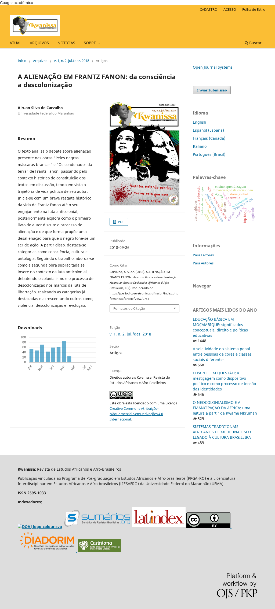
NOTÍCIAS (66, 42)
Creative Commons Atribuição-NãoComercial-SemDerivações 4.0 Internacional (136, 414)
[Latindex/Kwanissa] (159, 525)
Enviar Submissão (212, 90)
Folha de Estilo (253, 9)
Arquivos (40, 60)
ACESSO (229, 9)
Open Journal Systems (213, 67)
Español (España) (208, 130)
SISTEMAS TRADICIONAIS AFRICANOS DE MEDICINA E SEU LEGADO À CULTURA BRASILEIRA (222, 432)
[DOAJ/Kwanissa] (40, 526)
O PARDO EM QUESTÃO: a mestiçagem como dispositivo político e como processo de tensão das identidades (224, 381)
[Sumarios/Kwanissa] (98, 525)
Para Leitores (203, 255)
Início (22, 60)
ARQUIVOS (39, 42)
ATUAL (15, 42)
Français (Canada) (209, 138)
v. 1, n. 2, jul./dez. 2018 (71, 60)
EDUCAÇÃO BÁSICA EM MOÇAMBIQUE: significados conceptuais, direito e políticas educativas (220, 327)
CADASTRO (208, 9)
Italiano (200, 146)
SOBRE (90, 42)
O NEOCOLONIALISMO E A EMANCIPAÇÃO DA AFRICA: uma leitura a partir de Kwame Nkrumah (225, 408)
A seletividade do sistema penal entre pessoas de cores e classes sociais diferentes (222, 354)
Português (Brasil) (209, 154)
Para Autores (203, 263)
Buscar (255, 42)
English (199, 122)
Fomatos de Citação (129, 308)
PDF (120, 221)
